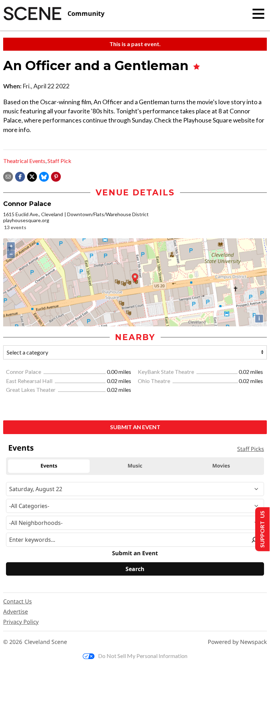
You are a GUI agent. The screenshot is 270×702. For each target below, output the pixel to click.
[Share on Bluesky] (44, 176)
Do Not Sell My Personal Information (142, 655)
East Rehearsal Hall (29, 380)
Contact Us (17, 601)
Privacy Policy (21, 622)
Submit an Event (135, 427)
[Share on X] (32, 176)
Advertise (15, 611)
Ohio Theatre (154, 380)
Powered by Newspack (237, 642)
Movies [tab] (221, 466)
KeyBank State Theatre (166, 371)
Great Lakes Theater (31, 389)
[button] (56, 176)
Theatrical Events (24, 160)
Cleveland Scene (45, 642)
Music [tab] (135, 466)
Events (21, 448)
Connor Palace (24, 371)
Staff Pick (59, 160)
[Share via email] (8, 176)
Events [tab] (48, 466)
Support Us (261, 529)
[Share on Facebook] (20, 176)
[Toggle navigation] (258, 14)
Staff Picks (250, 449)
